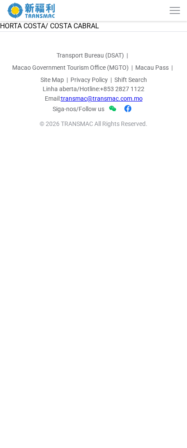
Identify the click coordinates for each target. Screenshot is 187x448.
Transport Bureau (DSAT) (90, 55)
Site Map (52, 79)
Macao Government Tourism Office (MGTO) (70, 67)
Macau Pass (152, 67)
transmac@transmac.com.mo (102, 98)
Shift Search (130, 79)
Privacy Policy (89, 79)
